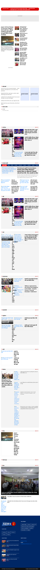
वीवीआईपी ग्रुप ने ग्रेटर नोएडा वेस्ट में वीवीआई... (11, 555)
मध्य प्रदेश (20, 165)
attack (29, 524)
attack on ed (34, 524)
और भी (36, 127)
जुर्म (3, 196)
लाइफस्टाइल (5, 276)
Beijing (28, 530)
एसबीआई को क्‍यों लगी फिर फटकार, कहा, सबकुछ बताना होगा (10, 100)
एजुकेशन (4, 315)
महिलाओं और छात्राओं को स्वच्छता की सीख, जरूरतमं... (13, 546)
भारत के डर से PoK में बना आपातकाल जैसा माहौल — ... (13, 541)
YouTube (3, 534)
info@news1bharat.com (26, 543)
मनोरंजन (4, 127)
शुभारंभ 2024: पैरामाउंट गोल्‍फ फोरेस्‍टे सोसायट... (12, 560)
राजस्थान (24, 165)
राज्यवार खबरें (5, 163)
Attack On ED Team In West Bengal (27, 526)
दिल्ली (12, 165)
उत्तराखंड (16, 165)
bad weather (23, 530)
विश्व (4, 431)
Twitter (8, 532)
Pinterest (13, 532)
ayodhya (31, 528)
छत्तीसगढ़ (29, 165)
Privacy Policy (24, 541)
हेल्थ (3, 465)
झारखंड (33, 165)
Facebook (4, 532)
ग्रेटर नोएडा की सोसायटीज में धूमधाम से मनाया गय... (13, 550)
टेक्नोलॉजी (5, 310)
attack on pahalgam (24, 528)
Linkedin (8, 534)
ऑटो (4, 349)
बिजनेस (4, 369)
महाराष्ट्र (37, 165)
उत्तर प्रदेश (4, 165)
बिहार (9, 165)
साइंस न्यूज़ (5, 459)
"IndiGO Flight (23, 524)
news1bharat (12, 568)
